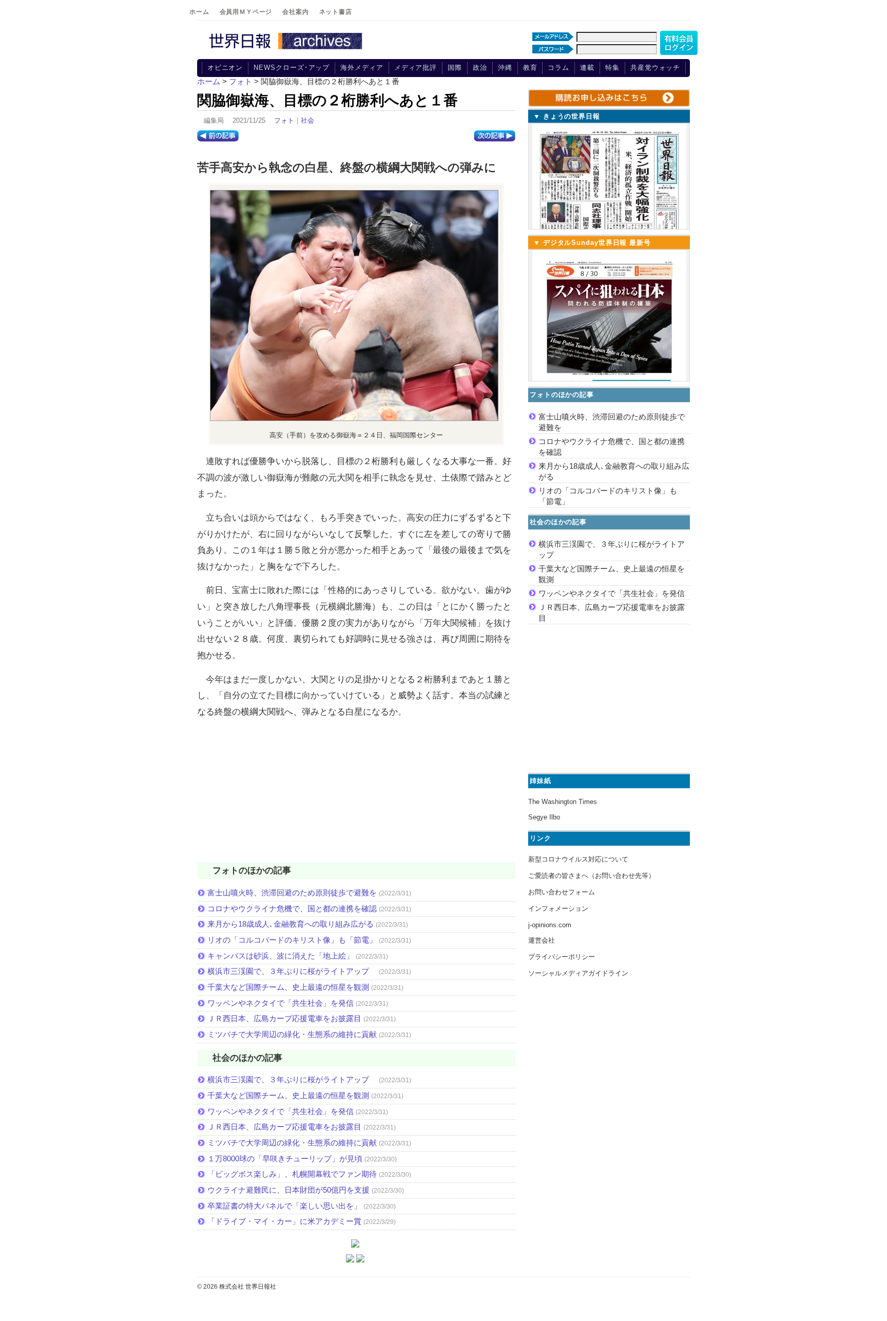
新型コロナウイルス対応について (578, 859)
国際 (455, 67)
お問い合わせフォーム (561, 892)
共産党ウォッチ (655, 67)
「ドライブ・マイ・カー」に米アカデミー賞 (284, 1221)
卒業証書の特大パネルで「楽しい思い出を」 (284, 1205)
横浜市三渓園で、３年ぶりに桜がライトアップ (292, 971)
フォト (284, 120)
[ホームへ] (287, 50)
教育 (530, 67)
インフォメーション (558, 908)
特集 (612, 67)
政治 (480, 67)
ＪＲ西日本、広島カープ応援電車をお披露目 (284, 1018)
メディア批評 (415, 67)
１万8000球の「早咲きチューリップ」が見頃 (284, 1158)
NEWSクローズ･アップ (292, 67)
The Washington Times (562, 802)
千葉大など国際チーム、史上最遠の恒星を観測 (288, 987)
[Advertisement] (356, 797)
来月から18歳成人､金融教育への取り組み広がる (290, 924)
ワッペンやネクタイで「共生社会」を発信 (280, 1003)
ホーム (199, 11)
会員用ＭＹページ (246, 11)
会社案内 (295, 11)
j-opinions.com (549, 925)
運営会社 (541, 940)
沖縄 (505, 67)
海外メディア (361, 67)
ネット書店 (335, 11)
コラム (558, 67)
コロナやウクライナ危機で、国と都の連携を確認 (292, 908)
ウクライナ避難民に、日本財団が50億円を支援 (288, 1189)
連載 (587, 67)
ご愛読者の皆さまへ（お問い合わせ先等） (591, 875)
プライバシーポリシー (561, 957)
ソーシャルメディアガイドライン (578, 973)
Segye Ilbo (544, 817)
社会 (307, 120)
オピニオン (225, 67)
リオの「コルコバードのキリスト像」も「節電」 (292, 939)
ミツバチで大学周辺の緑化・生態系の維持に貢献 (292, 1034)
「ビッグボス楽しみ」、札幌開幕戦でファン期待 (292, 1174)
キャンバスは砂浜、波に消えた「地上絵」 (280, 955)
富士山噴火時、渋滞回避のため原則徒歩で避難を (292, 892)
